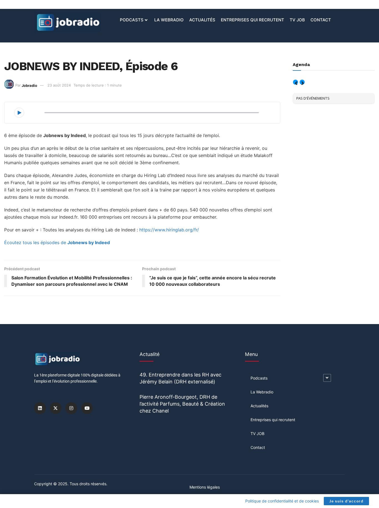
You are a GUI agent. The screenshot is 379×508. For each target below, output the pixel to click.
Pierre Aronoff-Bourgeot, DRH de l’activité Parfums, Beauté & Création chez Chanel (182, 404)
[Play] (19, 113)
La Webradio (169, 19)
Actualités (202, 19)
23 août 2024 (59, 85)
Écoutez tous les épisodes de (57, 242)
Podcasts (131, 19)
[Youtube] (87, 408)
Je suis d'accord (346, 501)
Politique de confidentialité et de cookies (282, 501)
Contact (320, 19)
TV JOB (297, 19)
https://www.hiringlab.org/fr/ (169, 229)
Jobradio (29, 85)
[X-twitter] (56, 408)
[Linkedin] (40, 408)
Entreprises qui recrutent (252, 19)
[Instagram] (71, 408)
